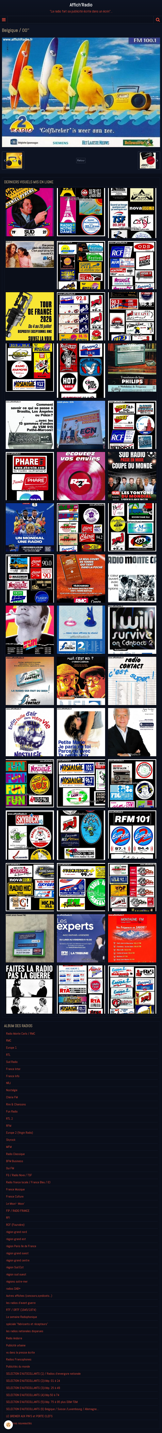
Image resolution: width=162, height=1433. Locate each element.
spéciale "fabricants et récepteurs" (27, 1324)
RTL (8, 1055)
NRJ (8, 1083)
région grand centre (17, 1260)
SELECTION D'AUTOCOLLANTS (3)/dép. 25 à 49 (33, 1388)
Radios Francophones (18, 1359)
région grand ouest (17, 1253)
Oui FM (10, 1168)
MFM (9, 1147)
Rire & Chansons (16, 1104)
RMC (8, 1040)
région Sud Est (15, 1267)
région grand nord (16, 1232)
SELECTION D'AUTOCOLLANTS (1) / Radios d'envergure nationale (43, 1374)
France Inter (13, 1069)
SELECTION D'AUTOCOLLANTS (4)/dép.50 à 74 (32, 1395)
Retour (81, 160)
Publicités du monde (18, 1366)
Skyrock (10, 1140)
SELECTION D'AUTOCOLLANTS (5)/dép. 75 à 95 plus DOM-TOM (42, 1402)
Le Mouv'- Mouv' (15, 1203)
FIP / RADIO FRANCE (17, 1211)
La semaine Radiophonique (21, 1317)
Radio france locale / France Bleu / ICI (28, 1182)
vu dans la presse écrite (20, 1352)
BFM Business (14, 1161)
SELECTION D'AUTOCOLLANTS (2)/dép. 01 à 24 (33, 1381)
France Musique (15, 1189)
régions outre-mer (17, 1281)
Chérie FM (12, 1097)
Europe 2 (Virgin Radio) (19, 1133)
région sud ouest (16, 1274)
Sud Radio (12, 1062)
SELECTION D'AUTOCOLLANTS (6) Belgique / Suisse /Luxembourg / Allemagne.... (52, 1409)
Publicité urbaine (15, 1345)
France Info (12, 1076)
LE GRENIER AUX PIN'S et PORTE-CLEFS (29, 1416)
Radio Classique (15, 1154)
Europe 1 (11, 1047)
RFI (8, 1218)
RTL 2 (9, 1118)
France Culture (15, 1196)
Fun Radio (12, 1111)
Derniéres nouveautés (19, 1423)
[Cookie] (8, 1424)
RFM (8, 1126)
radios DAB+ (13, 1288)
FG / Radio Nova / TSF (19, 1175)
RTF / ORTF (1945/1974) (21, 1310)
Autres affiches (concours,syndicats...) (29, 1296)
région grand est (16, 1239)
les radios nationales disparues (24, 1331)
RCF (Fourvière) (15, 1225)
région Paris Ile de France (21, 1246)
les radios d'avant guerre (21, 1303)
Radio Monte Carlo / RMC (20, 1033)
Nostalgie (11, 1090)
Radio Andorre (14, 1338)
